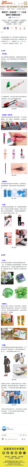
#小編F (20, 23)
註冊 (22, 3)
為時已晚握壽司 (13, 7)
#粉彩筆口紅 (7, 22)
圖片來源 (14, 108)
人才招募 (10, 458)
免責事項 (17, 458)
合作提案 (20, 456)
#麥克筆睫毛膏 (23, 20)
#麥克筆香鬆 (16, 20)
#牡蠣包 (15, 23)
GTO (19, 7)
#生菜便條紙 (9, 23)
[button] (5, 28)
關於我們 (7, 456)
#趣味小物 (10, 20)
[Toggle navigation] (25, 3)
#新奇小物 (4, 20)
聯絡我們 (14, 456)
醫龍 (8, 7)
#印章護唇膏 (21, 22)
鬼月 (22, 7)
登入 (19, 3)
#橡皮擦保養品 (14, 22)
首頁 (3, 9)
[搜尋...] (14, 4)
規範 (25, 435)
